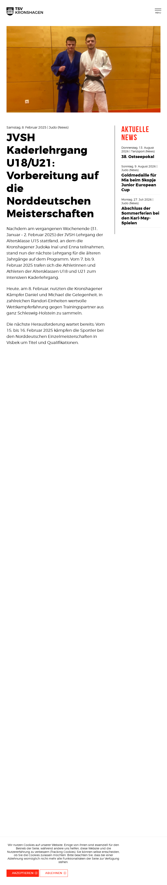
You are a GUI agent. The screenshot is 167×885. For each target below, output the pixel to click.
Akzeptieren (23, 873)
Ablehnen (53, 873)
